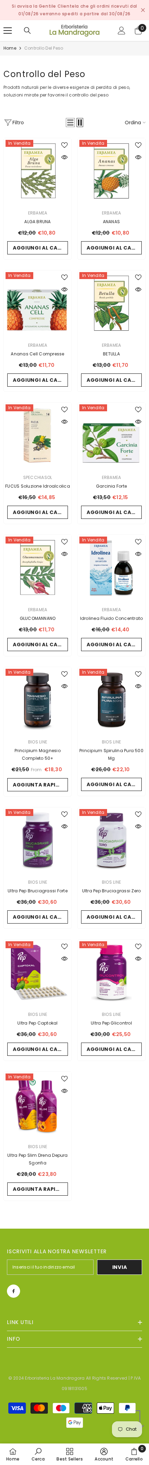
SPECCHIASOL (37, 477)
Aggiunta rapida (38, 784)
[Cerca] (27, 30)
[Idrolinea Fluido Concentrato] (111, 569)
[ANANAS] (111, 172)
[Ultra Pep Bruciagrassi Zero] (111, 841)
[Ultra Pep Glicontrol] (111, 973)
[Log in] (121, 30)
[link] (38, 1454)
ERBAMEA (37, 213)
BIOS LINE (37, 742)
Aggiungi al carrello (40, 247)
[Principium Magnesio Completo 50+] (37, 701)
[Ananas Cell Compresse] (37, 304)
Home (9, 48)
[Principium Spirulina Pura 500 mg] (111, 701)
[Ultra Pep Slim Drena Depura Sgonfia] (37, 1105)
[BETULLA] (111, 304)
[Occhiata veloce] (64, 157)
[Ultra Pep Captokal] (37, 973)
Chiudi (143, 10)
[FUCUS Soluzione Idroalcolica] (37, 436)
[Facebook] (13, 1291)
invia (119, 1267)
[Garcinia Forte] (111, 436)
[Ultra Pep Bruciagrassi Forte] (37, 841)
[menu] (7, 30)
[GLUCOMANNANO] (37, 569)
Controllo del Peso (43, 48)
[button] (70, 122)
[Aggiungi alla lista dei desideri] (64, 145)
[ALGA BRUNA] (37, 172)
